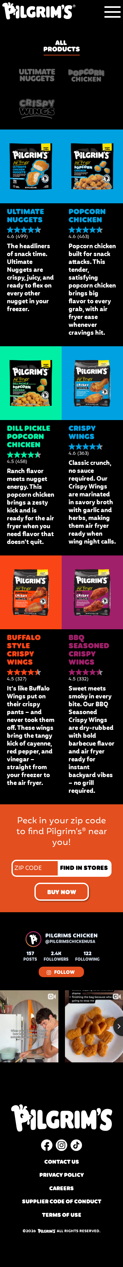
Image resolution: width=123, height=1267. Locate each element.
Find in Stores (84, 868)
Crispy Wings (82, 433)
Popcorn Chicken (87, 216)
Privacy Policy (61, 1175)
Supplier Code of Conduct (61, 1202)
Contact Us (61, 1162)
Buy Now (61, 892)
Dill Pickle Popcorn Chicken (28, 437)
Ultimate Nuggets (25, 216)
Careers (61, 1189)
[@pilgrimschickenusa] (33, 939)
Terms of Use (61, 1215)
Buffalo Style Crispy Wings (24, 650)
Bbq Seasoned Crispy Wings (89, 650)
